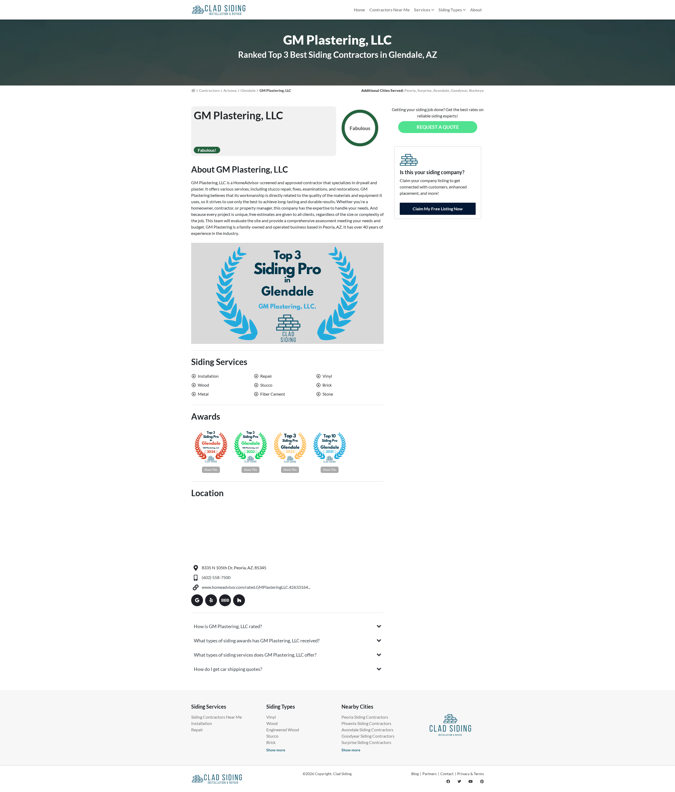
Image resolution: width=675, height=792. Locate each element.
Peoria (410, 90)
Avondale (441, 90)
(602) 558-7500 (216, 577)
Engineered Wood (282, 729)
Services (422, 9)
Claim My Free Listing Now (438, 208)
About (476, 9)
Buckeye (476, 90)
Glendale (248, 90)
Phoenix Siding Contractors (366, 723)
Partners (429, 773)
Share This (211, 469)
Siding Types (450, 9)
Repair (197, 729)
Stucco (272, 735)
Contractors (209, 90)
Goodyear (459, 90)
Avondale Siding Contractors (367, 729)
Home (359, 9)
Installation (201, 723)
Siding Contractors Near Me (216, 716)
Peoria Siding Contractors (364, 716)
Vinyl (271, 716)
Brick (271, 742)
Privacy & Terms (470, 773)
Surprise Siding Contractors (366, 742)
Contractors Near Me (389, 9)
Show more (275, 750)
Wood (272, 723)
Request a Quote (438, 127)
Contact (447, 773)
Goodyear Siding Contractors (367, 735)
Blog (415, 773)
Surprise (424, 90)
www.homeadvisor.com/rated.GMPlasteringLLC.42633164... (256, 587)
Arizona (230, 90)
